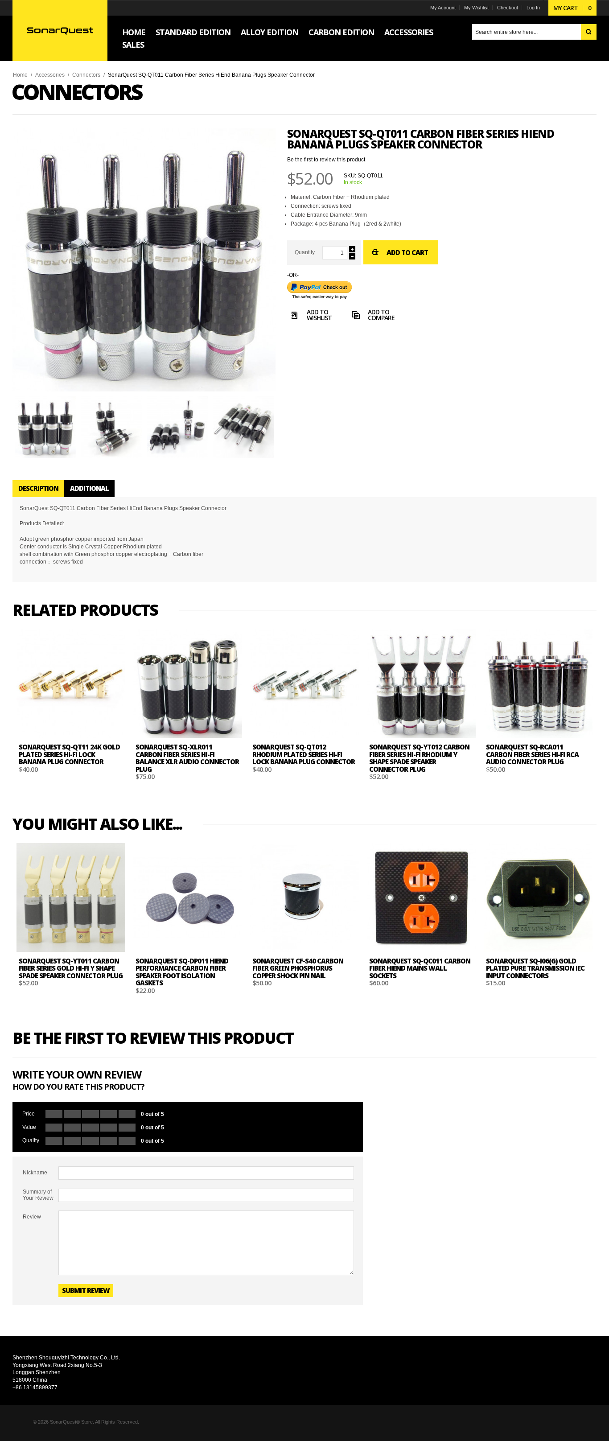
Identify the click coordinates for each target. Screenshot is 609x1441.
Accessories (50, 75)
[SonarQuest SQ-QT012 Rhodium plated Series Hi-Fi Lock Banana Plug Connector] (304, 683)
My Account (443, 7)
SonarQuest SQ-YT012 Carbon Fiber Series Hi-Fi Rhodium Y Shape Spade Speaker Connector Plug (419, 758)
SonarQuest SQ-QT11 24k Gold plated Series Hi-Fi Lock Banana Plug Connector (69, 754)
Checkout (507, 7)
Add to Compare (381, 315)
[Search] (589, 32)
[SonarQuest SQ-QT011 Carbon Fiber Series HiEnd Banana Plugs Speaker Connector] (45, 427)
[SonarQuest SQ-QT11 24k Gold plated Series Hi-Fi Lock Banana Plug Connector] (70, 683)
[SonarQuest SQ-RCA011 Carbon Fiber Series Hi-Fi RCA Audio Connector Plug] (538, 683)
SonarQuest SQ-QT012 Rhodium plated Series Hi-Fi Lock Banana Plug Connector (303, 754)
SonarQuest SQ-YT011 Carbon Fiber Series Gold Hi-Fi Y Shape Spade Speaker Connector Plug (71, 968)
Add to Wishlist (319, 315)
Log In (533, 7)
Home (20, 75)
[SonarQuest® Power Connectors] (60, 30)
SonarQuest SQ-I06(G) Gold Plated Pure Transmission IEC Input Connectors (535, 968)
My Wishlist (476, 7)
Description (38, 488)
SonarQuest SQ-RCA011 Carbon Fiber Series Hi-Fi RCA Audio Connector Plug (532, 754)
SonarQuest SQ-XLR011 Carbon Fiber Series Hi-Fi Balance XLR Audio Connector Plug (187, 758)
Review (32, 1217)
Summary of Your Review (38, 1195)
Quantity (305, 252)
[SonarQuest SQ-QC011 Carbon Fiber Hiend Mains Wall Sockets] (421, 897)
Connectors (86, 75)
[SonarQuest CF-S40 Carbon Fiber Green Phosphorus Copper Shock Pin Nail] (304, 897)
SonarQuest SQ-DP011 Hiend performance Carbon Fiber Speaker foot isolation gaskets (182, 972)
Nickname (35, 1172)
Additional (89, 488)
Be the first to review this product (326, 159)
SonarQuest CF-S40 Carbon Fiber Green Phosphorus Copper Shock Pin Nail (297, 968)
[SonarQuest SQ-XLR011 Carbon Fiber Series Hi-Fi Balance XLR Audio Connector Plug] (187, 683)
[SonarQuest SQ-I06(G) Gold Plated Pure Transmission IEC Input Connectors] (538, 897)
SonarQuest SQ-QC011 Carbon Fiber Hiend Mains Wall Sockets (419, 968)
